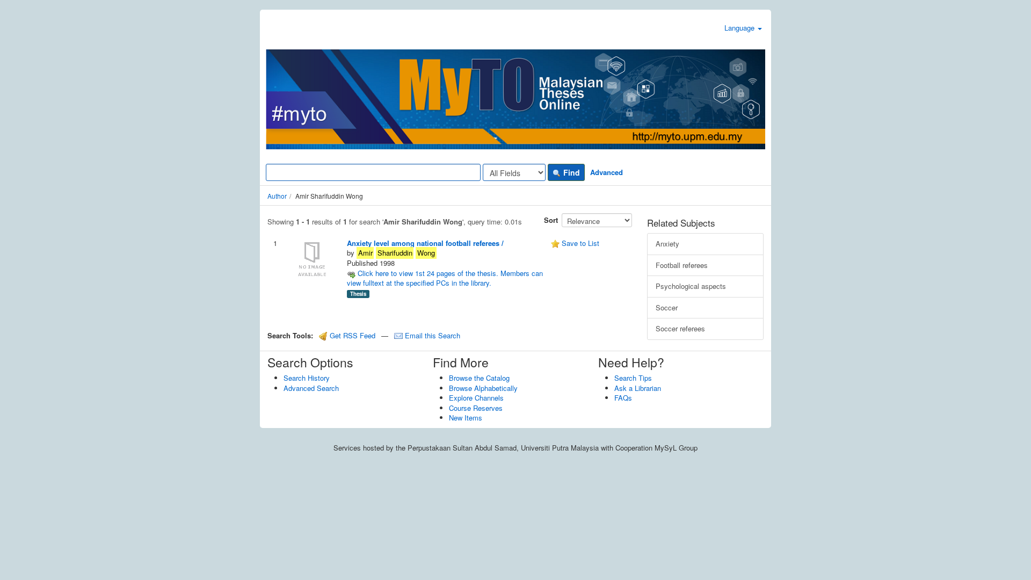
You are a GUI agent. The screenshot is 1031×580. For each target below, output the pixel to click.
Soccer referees (680, 328)
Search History (307, 378)
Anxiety (667, 243)
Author (277, 195)
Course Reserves (476, 408)
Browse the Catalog (479, 378)
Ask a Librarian (637, 388)
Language (740, 28)
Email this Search (431, 335)
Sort (551, 220)
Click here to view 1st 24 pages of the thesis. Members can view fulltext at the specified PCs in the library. (445, 278)
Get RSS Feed (351, 335)
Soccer (667, 307)
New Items (465, 417)
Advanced (606, 172)
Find (570, 172)
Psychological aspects (691, 286)
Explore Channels (476, 398)
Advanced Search (311, 388)
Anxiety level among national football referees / (425, 243)
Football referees (682, 265)
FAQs (623, 398)
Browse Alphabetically (483, 388)
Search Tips (633, 378)
